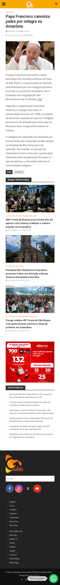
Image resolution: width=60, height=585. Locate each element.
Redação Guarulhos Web (18, 31)
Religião (10, 12)
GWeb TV (13, 539)
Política (12, 546)
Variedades (14, 558)
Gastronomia (22, 216)
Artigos (12, 501)
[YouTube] (37, 489)
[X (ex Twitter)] (28, 489)
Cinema (12, 513)
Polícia (12, 543)
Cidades (13, 509)
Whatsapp (13, 562)
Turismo (13, 554)
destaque (19, 172)
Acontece (10, 216)
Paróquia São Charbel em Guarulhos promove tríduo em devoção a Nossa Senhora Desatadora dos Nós (27, 274)
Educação (13, 525)
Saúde (12, 550)
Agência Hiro (33, 575)
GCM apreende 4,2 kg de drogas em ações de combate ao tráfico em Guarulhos (30, 403)
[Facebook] (10, 489)
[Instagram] (19, 489)
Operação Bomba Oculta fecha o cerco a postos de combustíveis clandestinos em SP (30, 395)
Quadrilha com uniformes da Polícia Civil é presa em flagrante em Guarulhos (31, 435)
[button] (53, 578)
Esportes (13, 535)
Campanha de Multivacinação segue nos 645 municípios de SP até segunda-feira (29, 427)
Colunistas (14, 517)
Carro (11, 505)
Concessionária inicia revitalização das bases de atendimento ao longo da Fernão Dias (31, 419)
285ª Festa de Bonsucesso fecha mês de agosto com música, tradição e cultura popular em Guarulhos (29, 223)
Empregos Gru (15, 531)
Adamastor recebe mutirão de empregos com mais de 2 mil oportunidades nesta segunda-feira (31, 411)
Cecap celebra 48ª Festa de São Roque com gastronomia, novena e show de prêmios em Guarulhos (28, 324)
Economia (13, 521)
